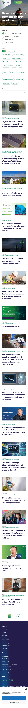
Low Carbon (6, 68)
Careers (4, 632)
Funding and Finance (8, 65)
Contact (17, 2)
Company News (6, 54)
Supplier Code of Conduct (9, 664)
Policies (4, 653)
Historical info (6, 648)
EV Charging (19, 61)
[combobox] (14, 92)
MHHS (20, 68)
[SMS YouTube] (12, 680)
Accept (14, 698)
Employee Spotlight (18, 54)
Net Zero (5, 72)
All (3, 51)
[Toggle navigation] (25, 2)
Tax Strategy (5, 672)
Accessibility (5, 656)
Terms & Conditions (7, 669)
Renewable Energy (17, 76)
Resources (5, 639)
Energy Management (8, 61)
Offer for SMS (6, 645)
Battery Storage (11, 51)
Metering (14, 68)
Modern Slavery (6, 666)
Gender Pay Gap (7, 643)
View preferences (14, 702)
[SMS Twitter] (6, 680)
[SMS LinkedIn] (3, 680)
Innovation (18, 65)
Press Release (21, 72)
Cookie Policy (10, 705)
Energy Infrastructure (17, 58)
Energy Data (6, 58)
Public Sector (6, 76)
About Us (4, 630)
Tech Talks (15, 83)
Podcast (12, 72)
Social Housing (19, 79)
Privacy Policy (17, 705)
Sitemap (4, 635)
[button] (25, 689)
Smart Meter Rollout (8, 79)
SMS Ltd (4, 626)
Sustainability (6, 83)
